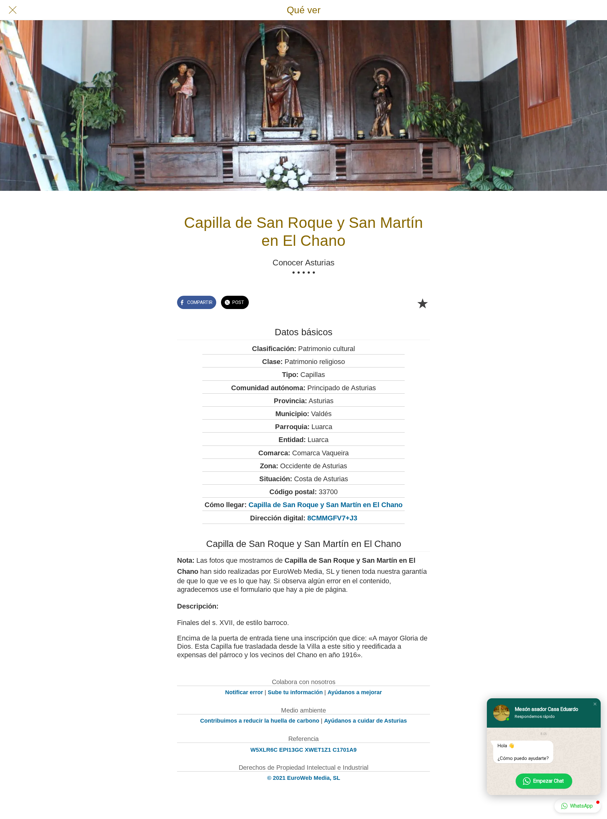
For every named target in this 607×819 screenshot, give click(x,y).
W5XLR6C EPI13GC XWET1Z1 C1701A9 (303, 750)
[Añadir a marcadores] (422, 303)
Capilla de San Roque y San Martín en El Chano (325, 505)
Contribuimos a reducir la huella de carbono (259, 721)
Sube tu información (295, 692)
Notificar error (244, 692)
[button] (595, 704)
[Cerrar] (12, 10)
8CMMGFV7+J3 (332, 518)
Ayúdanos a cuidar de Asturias (365, 721)
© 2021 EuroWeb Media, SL (303, 778)
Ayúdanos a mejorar (355, 692)
